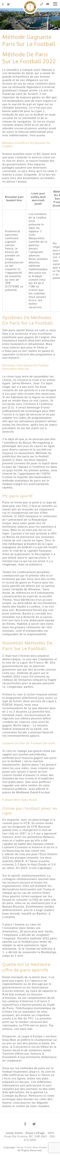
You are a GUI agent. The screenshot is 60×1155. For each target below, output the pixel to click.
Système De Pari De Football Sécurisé (28, 743)
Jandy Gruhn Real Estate (31, 1147)
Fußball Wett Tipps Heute (19, 799)
